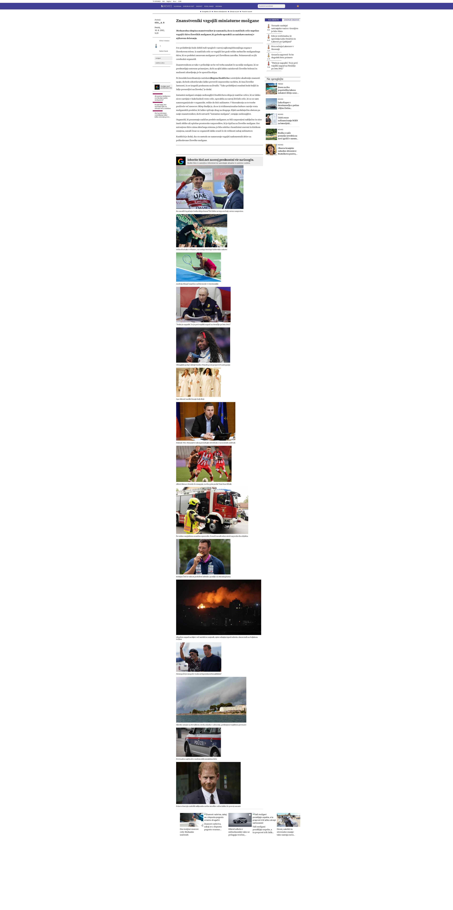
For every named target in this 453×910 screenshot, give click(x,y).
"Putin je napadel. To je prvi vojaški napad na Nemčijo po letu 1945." (284, 66)
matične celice (160, 63)
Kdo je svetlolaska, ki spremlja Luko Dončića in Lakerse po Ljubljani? (283, 39)
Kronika (219, 6)
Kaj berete (273, 20)
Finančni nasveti (247, 11)
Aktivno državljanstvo (220, 11)
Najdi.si (169, 1)
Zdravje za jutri (234, 11)
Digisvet (199, 6)
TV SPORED (157, 1)
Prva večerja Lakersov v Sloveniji (282, 47)
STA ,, (157, 22)
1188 (179, 1)
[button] (154, 6)
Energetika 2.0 (206, 11)
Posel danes (209, 6)
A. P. (163, 22)
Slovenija (177, 6)
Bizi (163, 1)
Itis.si (174, 1)
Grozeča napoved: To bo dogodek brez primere (282, 56)
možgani (158, 58)
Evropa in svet (188, 6)
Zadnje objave (291, 20)
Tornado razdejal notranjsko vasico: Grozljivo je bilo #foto (284, 28)
